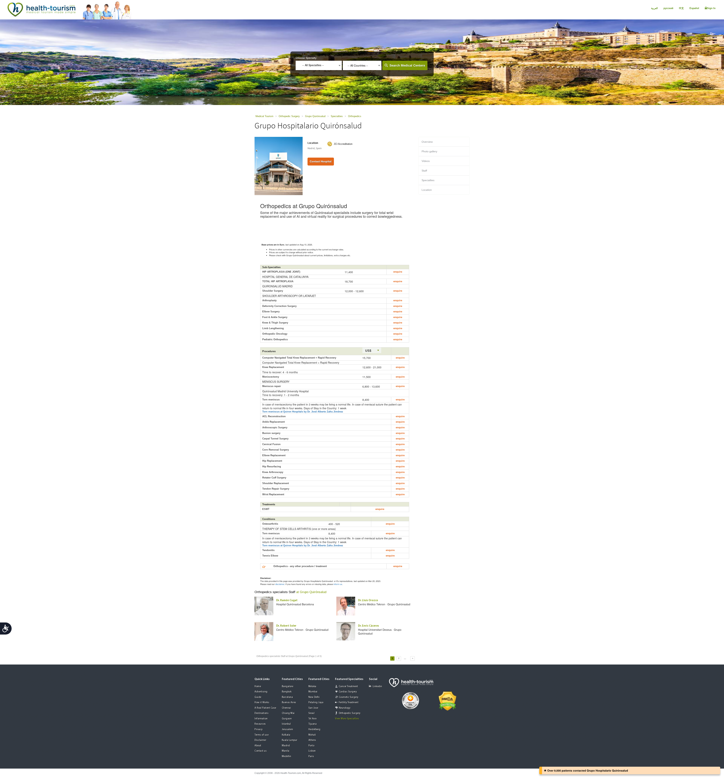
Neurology (344, 708)
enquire (397, 271)
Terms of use (261, 735)
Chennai (286, 708)
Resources (260, 724)
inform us (338, 584)
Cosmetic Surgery (348, 697)
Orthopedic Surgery (289, 116)
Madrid (286, 745)
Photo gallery (429, 151)
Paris (311, 756)
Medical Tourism (264, 116)
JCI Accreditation (343, 144)
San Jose (313, 708)
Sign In (711, 8)
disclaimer (279, 584)
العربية (654, 8)
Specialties (337, 116)
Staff (424, 170)
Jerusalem (287, 729)
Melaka (312, 686)
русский (668, 8)
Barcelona (287, 697)
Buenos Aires (289, 702)
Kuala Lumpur (289, 740)
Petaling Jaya (316, 702)
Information (261, 718)
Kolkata (286, 735)
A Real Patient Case (265, 708)
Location (427, 189)
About (258, 745)
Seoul (311, 713)
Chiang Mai (288, 713)
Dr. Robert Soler (286, 626)
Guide (258, 697)
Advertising (261, 692)
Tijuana (312, 724)
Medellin (286, 756)
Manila (285, 751)
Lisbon (312, 751)
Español (694, 8)
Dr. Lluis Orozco (368, 600)
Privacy (259, 729)
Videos (426, 160)
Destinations (261, 713)
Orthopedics (354, 116)
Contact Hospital (320, 161)
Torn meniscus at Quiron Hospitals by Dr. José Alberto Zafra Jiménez (302, 411)
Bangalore (287, 686)
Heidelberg (314, 729)
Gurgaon (287, 718)
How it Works (262, 702)
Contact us (261, 751)
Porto (311, 745)
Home (258, 686)
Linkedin (377, 686)
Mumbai (313, 692)
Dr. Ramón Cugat (287, 600)
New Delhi (314, 697)
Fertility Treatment (349, 702)
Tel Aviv (312, 718)
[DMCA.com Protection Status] (447, 701)
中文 (681, 8)
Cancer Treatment (348, 686)
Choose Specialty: (306, 57)
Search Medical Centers (407, 65)
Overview (427, 141)
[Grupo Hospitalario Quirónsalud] (279, 166)
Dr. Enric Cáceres (368, 626)
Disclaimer (260, 740)
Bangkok (287, 692)
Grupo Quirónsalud (315, 116)
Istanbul (286, 724)
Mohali (312, 735)
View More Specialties (347, 718)
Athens (312, 740)
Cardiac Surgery (348, 692)
